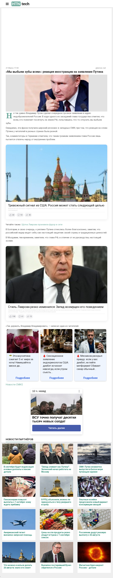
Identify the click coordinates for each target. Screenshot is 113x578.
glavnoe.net (100, 68)
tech (20, 4)
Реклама (15, 13)
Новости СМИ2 (14, 384)
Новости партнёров (19, 439)
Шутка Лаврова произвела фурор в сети (41, 224)
